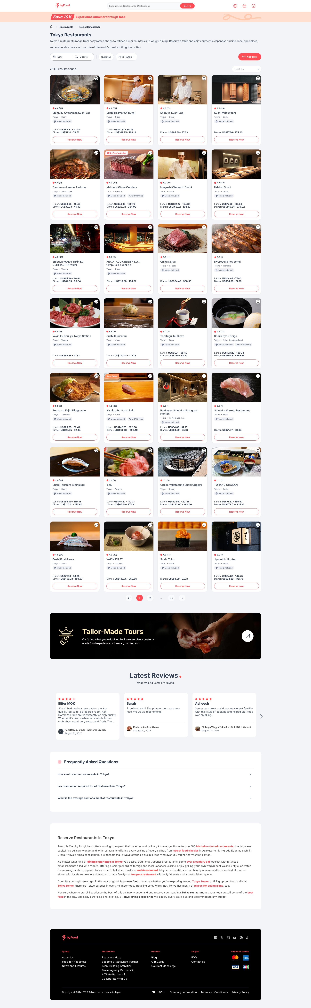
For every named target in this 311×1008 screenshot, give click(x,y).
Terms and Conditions (214, 992)
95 (171, 598)
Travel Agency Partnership (118, 970)
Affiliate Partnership (114, 974)
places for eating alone (208, 885)
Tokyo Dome (66, 885)
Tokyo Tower (200, 881)
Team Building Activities (116, 966)
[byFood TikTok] (247, 938)
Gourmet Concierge (163, 966)
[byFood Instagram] (228, 938)
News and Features (74, 966)
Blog (154, 957)
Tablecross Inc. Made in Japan (105, 992)
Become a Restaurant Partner (120, 961)
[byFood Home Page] (63, 7)
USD (160, 992)
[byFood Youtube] (235, 938)
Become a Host (111, 957)
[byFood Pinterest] (241, 938)
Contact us (198, 961)
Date (60, 56)
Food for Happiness (74, 961)
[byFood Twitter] (222, 938)
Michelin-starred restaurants (214, 846)
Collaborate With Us (114, 978)
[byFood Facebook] (216, 938)
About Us (68, 957)
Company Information (183, 992)
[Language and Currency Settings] (235, 6)
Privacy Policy (240, 992)
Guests (84, 56)
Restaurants (66, 26)
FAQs (194, 957)
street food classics (186, 850)
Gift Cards (157, 961)
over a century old (198, 861)
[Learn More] (248, 636)
